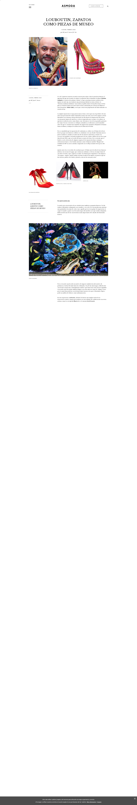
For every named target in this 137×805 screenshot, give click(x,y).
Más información (91, 802)
